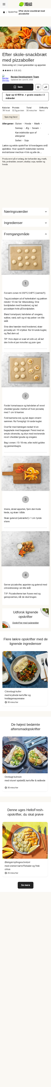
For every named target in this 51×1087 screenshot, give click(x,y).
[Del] (46, 87)
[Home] (4, 12)
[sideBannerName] (25, 186)
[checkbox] (3, 70)
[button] (25, 223)
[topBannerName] (25, 21)
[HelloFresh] (25, 4)
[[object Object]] (38, 87)
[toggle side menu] (4, 4)
